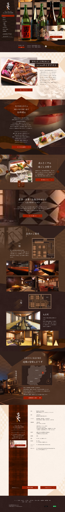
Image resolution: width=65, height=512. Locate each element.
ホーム (4, 15)
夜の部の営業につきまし (36, 45)
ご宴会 (29, 501)
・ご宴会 (4, 25)
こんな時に (5, 21)
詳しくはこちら (24, 90)
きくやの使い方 (32, 216)
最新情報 (6, 34)
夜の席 (4, 19)
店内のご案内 (5, 29)
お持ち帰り (5, 27)
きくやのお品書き (21, 147)
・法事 (4, 24)
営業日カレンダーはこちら (41, 433)
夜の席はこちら (45, 179)
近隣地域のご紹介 (33, 398)
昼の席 (4, 17)
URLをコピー (48, 487)
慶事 (23, 501)
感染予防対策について (7, 36)
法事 (26, 501)
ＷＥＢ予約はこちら (63, 13)
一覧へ (21, 47)
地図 (11, 34)
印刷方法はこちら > (15, 487)
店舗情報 (4, 31)
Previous (7, 171)
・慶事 (4, 23)
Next (58, 171)
